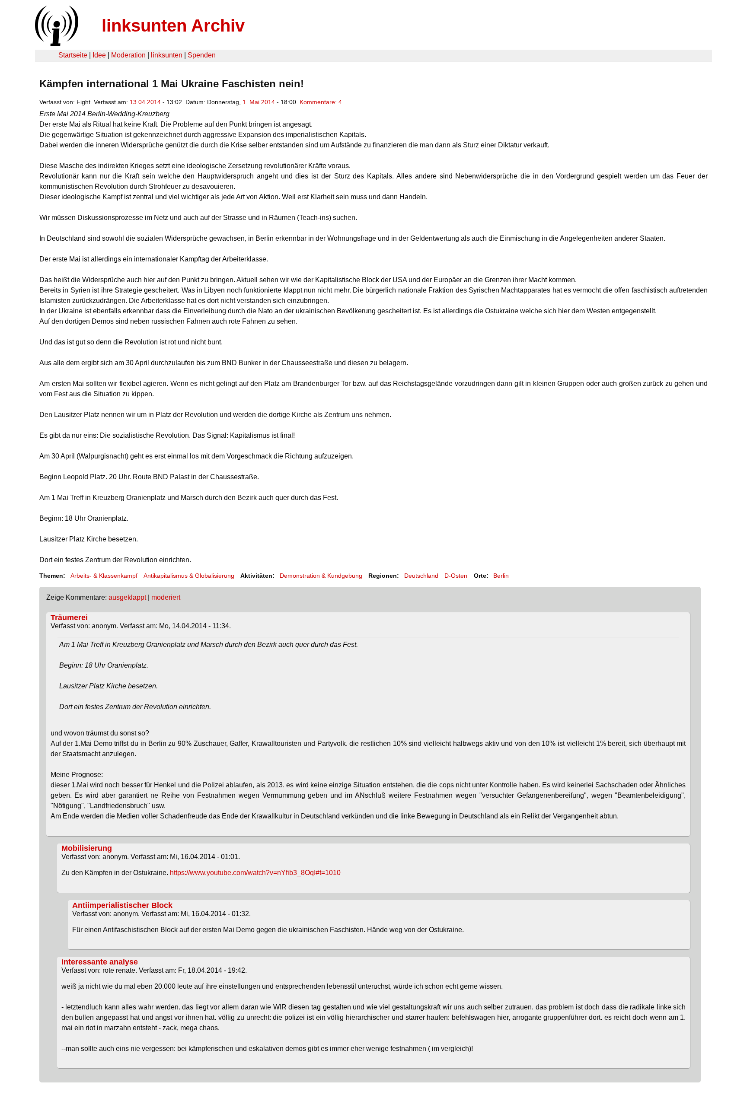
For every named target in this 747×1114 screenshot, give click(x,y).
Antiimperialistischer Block (122, 905)
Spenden (202, 55)
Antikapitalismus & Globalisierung (189, 575)
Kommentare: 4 (321, 102)
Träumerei (69, 617)
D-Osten (455, 575)
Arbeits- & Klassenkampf (103, 575)
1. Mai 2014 (259, 102)
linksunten (166, 55)
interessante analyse (99, 962)
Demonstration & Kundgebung (321, 575)
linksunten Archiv (173, 25)
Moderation (128, 55)
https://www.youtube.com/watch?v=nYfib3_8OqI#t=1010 (255, 872)
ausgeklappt (127, 597)
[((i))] (55, 43)
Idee (99, 55)
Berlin (501, 575)
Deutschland (421, 575)
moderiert (165, 597)
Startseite (72, 55)
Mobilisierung (86, 848)
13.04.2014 (145, 102)
